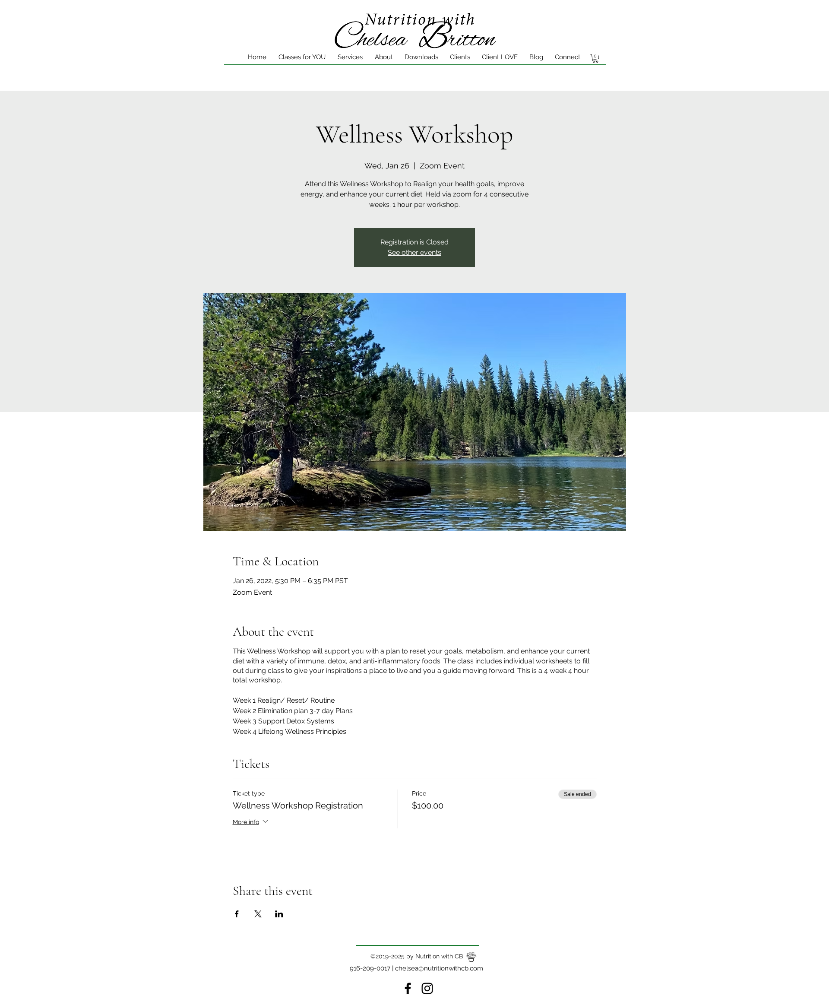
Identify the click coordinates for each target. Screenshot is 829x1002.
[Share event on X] (258, 913)
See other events (414, 252)
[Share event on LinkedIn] (279, 913)
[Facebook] (407, 988)
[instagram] (427, 988)
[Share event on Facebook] (237, 913)
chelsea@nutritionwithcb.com (439, 968)
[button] (595, 58)
